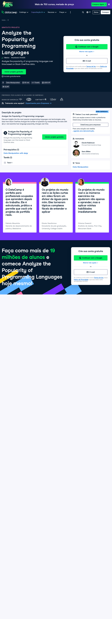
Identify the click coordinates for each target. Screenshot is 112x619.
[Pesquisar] (83, 12)
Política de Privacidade (81, 279)
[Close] (109, 4)
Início (3, 20)
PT (90, 12)
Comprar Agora (98, 4)
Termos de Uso (91, 66)
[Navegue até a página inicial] (9, 12)
